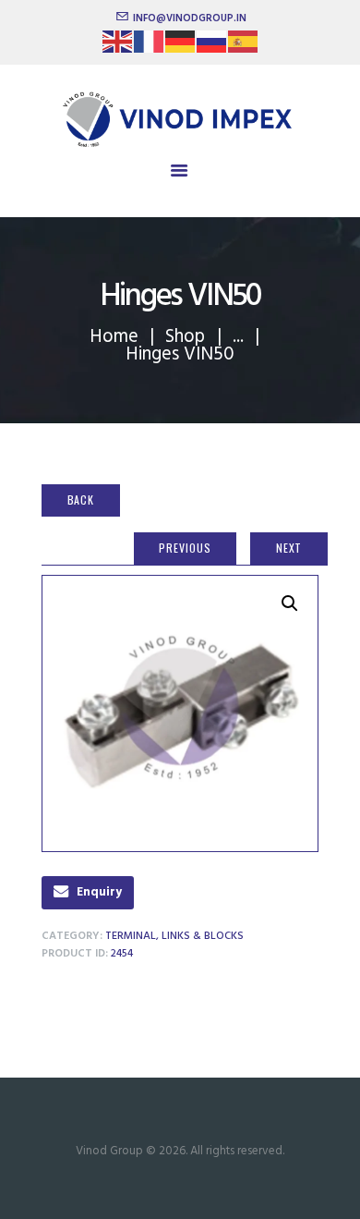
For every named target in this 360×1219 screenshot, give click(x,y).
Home (114, 337)
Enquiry (99, 892)
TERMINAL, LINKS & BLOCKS (174, 936)
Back (81, 499)
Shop (185, 337)
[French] (149, 47)
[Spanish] (243, 47)
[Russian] (212, 47)
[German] (181, 47)
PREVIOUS (184, 547)
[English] (118, 47)
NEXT (289, 547)
